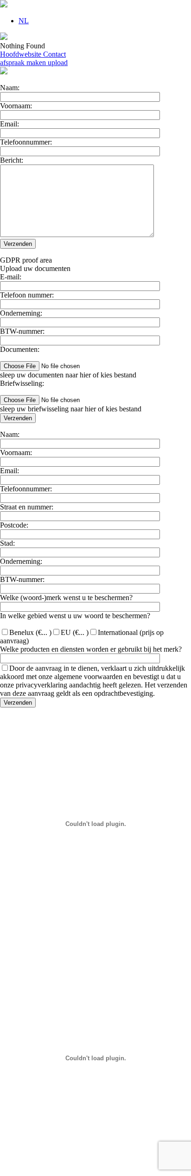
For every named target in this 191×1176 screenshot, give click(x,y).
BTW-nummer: (22, 331)
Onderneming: (21, 313)
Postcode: (14, 525)
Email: (9, 124)
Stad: (7, 543)
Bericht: (11, 160)
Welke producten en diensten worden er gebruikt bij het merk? (91, 649)
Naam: (9, 88)
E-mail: (10, 277)
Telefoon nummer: (27, 295)
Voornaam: (16, 106)
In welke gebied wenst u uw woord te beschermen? (75, 616)
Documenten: (19, 349)
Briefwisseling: (22, 383)
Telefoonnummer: (26, 142)
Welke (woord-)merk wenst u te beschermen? (66, 597)
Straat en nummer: (26, 507)
